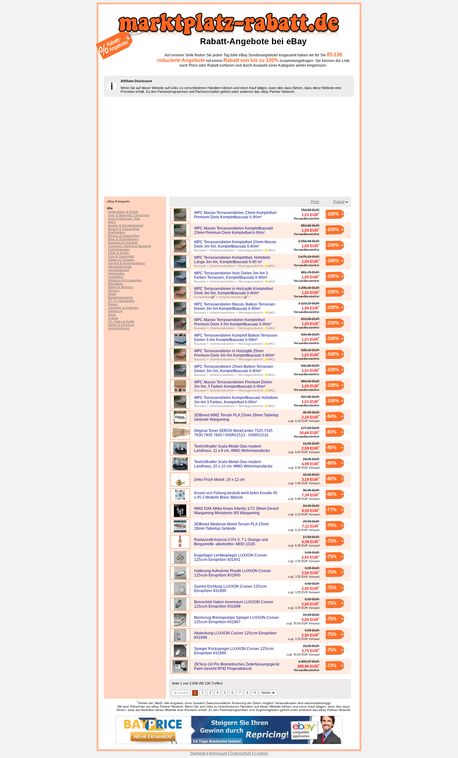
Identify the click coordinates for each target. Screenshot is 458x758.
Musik (112, 294)
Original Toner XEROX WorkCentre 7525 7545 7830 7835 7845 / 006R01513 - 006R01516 (233, 433)
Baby (112, 222)
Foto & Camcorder (121, 256)
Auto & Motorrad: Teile (124, 218)
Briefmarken (116, 232)
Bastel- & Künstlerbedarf (125, 225)
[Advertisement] (229, 146)
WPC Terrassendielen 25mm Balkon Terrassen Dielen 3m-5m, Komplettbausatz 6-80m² (233, 368)
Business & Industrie (123, 242)
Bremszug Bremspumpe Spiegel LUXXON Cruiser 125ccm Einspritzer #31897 (236, 619)
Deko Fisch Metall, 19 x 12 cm (219, 479)
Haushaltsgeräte (120, 266)
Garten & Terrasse (121, 259)
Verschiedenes (118, 328)
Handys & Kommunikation (126, 263)
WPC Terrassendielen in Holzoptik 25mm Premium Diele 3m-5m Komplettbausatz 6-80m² (234, 353)
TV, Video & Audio (121, 321)
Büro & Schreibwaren (123, 239)
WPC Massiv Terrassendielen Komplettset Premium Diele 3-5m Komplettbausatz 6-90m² (232, 322)
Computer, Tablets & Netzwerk (129, 246)
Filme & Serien (118, 252)
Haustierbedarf (118, 270)
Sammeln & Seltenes (123, 307)
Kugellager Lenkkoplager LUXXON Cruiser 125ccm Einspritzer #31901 (230, 557)
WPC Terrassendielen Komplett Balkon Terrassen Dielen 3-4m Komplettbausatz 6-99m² (236, 337)
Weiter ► (268, 692)
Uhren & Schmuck (121, 324)
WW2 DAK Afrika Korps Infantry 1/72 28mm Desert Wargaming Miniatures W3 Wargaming (236, 510)
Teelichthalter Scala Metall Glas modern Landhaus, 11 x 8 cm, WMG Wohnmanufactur (232, 448)
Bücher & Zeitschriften (124, 235)
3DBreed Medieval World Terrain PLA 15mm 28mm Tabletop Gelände (231, 526)
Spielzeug (115, 311)
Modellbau (115, 283)
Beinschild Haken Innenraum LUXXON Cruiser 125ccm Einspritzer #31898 (233, 604)
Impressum (218, 753)
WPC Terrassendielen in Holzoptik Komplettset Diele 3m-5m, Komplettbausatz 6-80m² (233, 291)
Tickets (113, 318)
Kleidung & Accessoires (125, 280)
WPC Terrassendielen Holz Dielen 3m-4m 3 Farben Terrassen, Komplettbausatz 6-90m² (231, 275)
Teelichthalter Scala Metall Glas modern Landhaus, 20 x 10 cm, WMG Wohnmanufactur (233, 464)
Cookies (261, 753)
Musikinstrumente (120, 297)
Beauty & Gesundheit (123, 228)
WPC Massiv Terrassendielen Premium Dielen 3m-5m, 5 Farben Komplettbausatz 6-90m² (233, 384)
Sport (112, 314)
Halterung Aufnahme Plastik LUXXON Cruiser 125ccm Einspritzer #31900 (232, 573)
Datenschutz (240, 753)
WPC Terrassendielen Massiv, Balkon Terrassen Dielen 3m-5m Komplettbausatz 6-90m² (234, 306)
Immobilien (115, 276)
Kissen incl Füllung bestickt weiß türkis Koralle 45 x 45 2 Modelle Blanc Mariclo (235, 495)
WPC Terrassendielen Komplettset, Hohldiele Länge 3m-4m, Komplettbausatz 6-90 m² (232, 259)
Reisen (113, 304)
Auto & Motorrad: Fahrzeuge (128, 215)
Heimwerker (116, 273)
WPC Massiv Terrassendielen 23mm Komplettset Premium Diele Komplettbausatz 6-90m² (235, 215)
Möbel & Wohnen (120, 287)
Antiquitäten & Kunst (123, 211)
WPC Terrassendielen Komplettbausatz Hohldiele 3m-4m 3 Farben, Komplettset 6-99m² (236, 400)
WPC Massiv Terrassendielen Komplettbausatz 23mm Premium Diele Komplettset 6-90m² (233, 230)
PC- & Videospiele (121, 300)
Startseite (198, 753)
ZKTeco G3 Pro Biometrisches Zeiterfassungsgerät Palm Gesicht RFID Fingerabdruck (236, 666)
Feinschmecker (119, 249)
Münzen (114, 290)
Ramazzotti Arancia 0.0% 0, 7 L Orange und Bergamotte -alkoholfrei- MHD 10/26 (231, 542)
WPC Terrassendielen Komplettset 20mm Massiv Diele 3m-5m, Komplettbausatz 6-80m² (235, 244)
